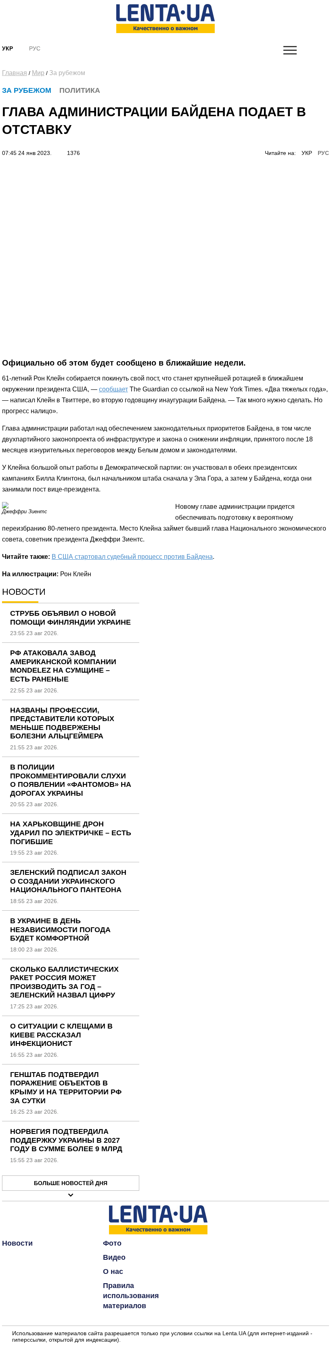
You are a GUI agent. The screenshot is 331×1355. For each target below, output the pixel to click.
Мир (38, 72)
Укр (7, 48)
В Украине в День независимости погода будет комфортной (60, 929)
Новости (17, 1243)
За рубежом (67, 72)
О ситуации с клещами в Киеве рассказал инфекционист (61, 1035)
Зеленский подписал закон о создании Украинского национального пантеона (68, 881)
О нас (113, 1271)
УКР (307, 153)
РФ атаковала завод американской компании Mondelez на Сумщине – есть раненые (63, 666)
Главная (14, 72)
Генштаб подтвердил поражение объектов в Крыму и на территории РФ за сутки (66, 1088)
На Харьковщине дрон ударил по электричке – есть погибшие (70, 832)
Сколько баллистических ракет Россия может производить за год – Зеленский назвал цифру (64, 982)
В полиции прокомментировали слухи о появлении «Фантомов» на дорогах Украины (70, 780)
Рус (34, 48)
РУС (323, 153)
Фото (112, 1243)
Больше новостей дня (70, 1183)
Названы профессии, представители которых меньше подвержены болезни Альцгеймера (62, 723)
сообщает (113, 389)
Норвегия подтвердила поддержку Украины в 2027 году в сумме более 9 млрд (66, 1140)
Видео (114, 1257)
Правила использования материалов (131, 1296)
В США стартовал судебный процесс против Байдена (132, 556)
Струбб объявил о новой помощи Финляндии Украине (70, 617)
